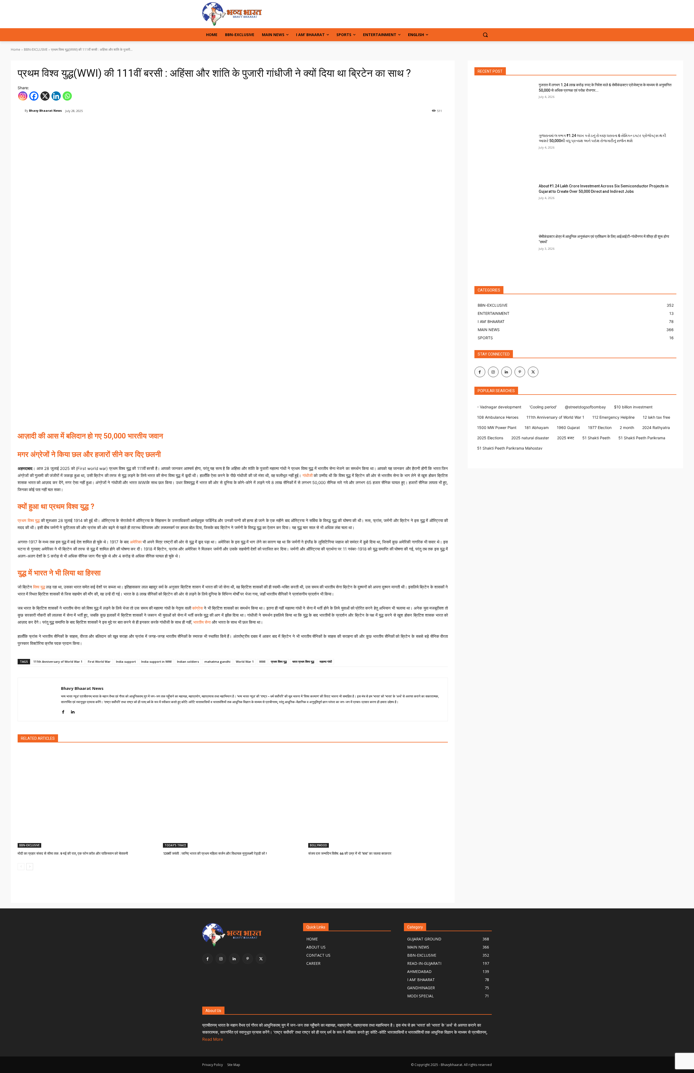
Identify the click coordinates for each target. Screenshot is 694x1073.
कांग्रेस (197, 608)
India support (126, 661)
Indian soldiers (188, 661)
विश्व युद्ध (39, 587)
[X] (45, 96)
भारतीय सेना (202, 622)
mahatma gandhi (217, 661)
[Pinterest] (520, 372)
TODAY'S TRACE (175, 845)
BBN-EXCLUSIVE (35, 49)
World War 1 (245, 661)
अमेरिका (136, 541)
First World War (99, 661)
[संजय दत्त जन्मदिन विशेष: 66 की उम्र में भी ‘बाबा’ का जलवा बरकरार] (378, 798)
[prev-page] (21, 866)
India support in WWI (156, 661)
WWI (262, 661)
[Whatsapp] (67, 96)
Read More (212, 1039)
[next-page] (29, 866)
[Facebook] (33, 96)
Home (15, 49)
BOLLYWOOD (318, 845)
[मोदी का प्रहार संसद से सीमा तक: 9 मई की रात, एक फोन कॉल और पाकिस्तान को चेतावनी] (88, 798)
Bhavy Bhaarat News (45, 110)
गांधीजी (308, 475)
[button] (485, 34)
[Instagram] (22, 96)
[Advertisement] (112, 385)
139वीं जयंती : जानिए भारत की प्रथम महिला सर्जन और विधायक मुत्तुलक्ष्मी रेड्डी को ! (215, 853)
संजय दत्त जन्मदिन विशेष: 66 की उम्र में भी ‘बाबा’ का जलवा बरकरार (349, 853)
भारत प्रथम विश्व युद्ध (303, 661)
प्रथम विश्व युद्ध (29, 520)
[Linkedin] (56, 96)
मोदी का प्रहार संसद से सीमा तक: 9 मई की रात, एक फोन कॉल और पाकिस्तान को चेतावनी (73, 853)
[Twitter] (533, 372)
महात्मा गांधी (326, 661)
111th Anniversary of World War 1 (57, 661)
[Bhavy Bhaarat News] (245, 14)
